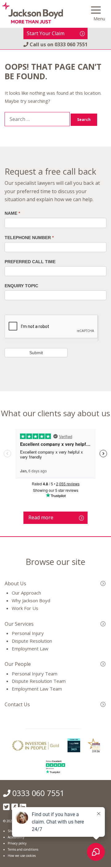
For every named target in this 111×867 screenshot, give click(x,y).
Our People (18, 664)
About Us (15, 583)
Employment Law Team (37, 689)
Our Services (19, 623)
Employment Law (30, 648)
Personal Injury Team (34, 673)
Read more (40, 517)
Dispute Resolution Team (39, 681)
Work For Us (25, 608)
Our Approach (26, 593)
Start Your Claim (45, 33)
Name (12, 213)
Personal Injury (28, 633)
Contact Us (17, 704)
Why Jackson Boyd (31, 600)
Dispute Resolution (32, 641)
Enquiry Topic (21, 285)
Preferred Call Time (30, 261)
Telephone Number (29, 237)
